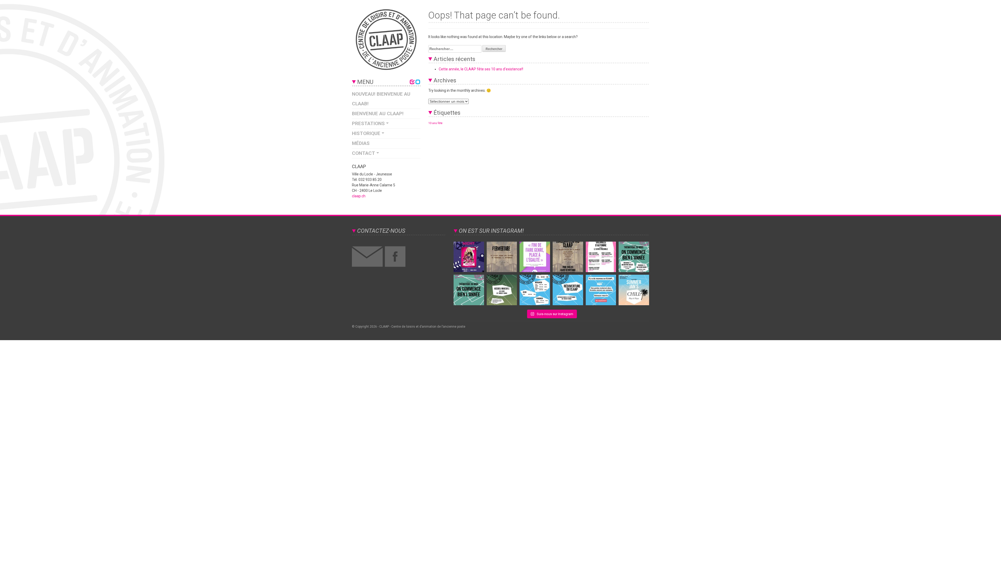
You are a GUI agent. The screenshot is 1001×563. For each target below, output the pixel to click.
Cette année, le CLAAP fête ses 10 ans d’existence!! (481, 69)
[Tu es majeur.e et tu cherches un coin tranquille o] (502, 290)
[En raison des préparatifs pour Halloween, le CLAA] (502, 257)
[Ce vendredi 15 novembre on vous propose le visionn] (469, 257)
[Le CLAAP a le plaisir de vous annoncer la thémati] (568, 257)
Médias (361, 143)
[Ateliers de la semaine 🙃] (634, 257)
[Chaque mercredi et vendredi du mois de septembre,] (469, 290)
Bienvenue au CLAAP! (378, 114)
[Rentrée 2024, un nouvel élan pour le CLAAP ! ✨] (535, 290)
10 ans (432, 123)
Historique (366, 133)
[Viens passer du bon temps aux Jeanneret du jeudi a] (634, 290)
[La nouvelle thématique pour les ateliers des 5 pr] (535, 257)
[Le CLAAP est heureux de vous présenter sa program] (601, 257)
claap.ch (358, 196)
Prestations (368, 123)
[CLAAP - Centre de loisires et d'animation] (386, 39)
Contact (363, 153)
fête (440, 123)
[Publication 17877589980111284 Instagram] (601, 290)
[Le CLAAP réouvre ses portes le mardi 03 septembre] (568, 290)
